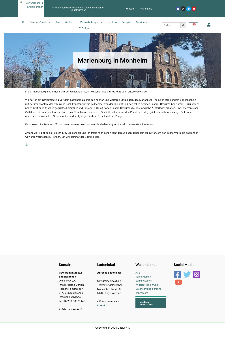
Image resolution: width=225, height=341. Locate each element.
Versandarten (143, 276)
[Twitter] (187, 274)
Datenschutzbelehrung (148, 288)
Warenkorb (146, 8)
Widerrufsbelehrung (146, 284)
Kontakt (130, 8)
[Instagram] (196, 274)
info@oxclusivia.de (70, 296)
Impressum (141, 292)
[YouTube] (178, 282)
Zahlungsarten (143, 280)
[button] (150, 303)
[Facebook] (177, 274)
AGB (137, 272)
